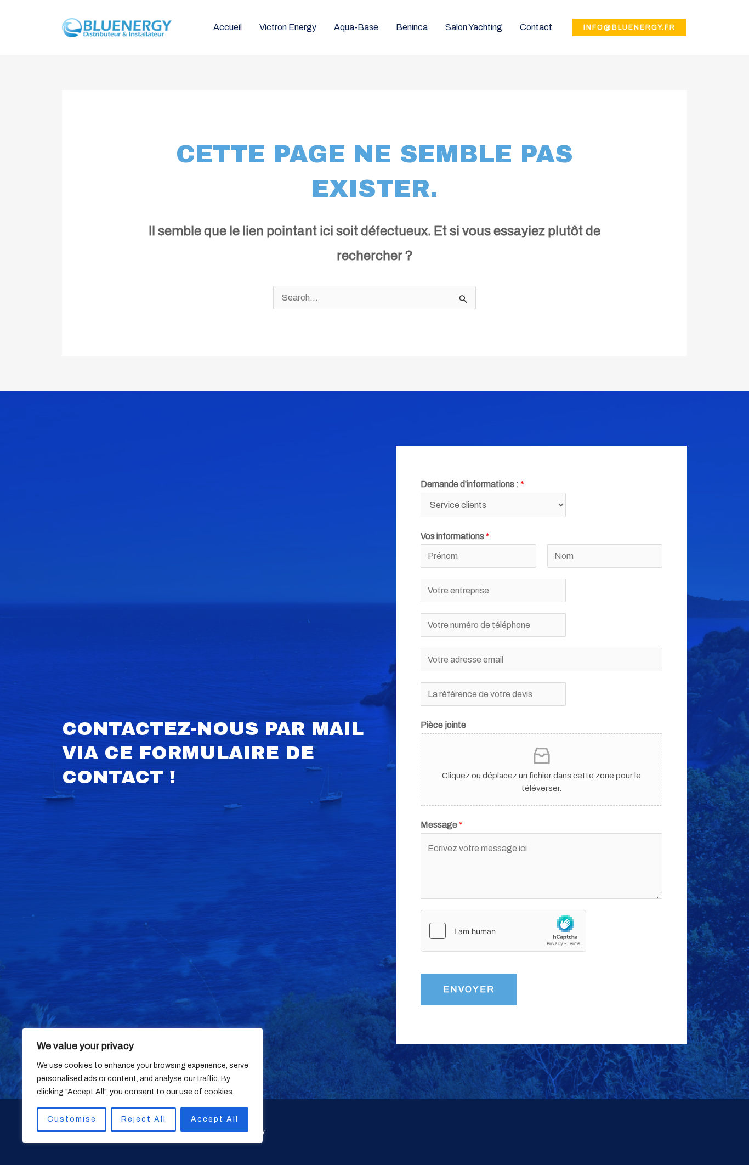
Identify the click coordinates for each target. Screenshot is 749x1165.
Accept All (215, 1119)
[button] (629, 27)
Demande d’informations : (472, 484)
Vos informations (455, 536)
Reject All (143, 1119)
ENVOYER (469, 989)
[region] (142, 1085)
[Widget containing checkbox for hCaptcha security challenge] (503, 931)
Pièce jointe (443, 724)
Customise (72, 1119)
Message (442, 824)
